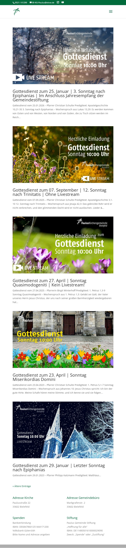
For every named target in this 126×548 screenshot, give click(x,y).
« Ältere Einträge (22, 486)
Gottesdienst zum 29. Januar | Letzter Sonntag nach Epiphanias (59, 467)
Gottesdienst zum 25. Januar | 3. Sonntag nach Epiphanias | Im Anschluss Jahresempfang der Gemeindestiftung (59, 95)
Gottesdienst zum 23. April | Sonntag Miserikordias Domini (49, 377)
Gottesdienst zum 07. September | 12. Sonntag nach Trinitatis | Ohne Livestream (59, 192)
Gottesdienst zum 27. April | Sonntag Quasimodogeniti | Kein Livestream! (49, 283)
